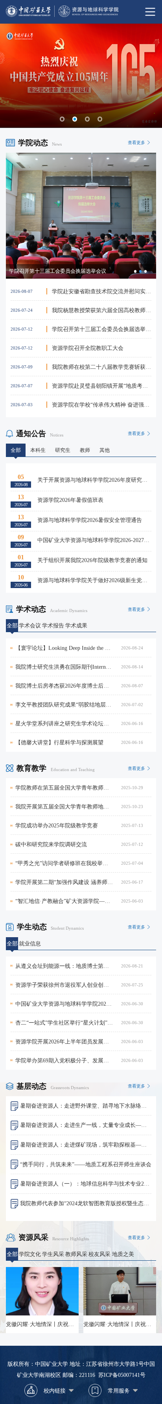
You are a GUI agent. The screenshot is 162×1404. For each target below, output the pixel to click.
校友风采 (99, 1254)
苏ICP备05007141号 (121, 1375)
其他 (104, 450)
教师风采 (76, 1254)
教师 (85, 450)
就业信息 (30, 943)
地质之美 (123, 1254)
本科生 (38, 450)
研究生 (62, 450)
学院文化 (30, 1254)
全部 (16, 450)
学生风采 (53, 1254)
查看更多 (136, 142)
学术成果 (76, 625)
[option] (81, 216)
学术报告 (53, 625)
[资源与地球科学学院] (81, 12)
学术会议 (30, 625)
